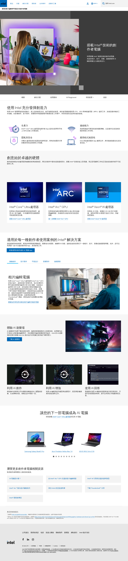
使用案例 (53, 97)
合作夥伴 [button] (43, 3)
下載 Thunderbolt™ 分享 (96, 488)
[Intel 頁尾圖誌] (11, 542)
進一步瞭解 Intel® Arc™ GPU (58, 219)
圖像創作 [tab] (12, 262)
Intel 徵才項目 (84, 533)
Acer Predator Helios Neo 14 (62, 451)
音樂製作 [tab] (46, 262)
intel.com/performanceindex (19, 514)
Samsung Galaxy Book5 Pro (34, 451)
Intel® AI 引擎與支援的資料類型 (98, 479)
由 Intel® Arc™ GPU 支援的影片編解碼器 (62, 479)
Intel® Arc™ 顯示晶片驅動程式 (19, 488)
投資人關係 (50, 533)
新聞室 (66, 533)
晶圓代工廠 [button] (52, 3)
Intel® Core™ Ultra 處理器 (61, 417)
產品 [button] (11, 3)
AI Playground (71, 97)
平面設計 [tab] (35, 262)
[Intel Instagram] (33, 540)
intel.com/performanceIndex (31, 550)
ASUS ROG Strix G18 (86, 451)
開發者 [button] (34, 3)
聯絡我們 (59, 533)
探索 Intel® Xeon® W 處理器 (97, 219)
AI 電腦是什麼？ (15, 479)
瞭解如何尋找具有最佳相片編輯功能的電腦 (23, 302)
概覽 (23, 97)
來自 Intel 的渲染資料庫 (56, 488)
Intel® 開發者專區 (15, 498)
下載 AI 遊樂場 (14, 339)
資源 (104, 97)
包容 (42, 533)
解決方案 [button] (26, 3)
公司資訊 (25, 533)
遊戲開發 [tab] (57, 262)
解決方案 (37, 97)
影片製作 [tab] (24, 262)
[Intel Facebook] (23, 540)
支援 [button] (17, 3)
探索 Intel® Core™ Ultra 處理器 (20, 219)
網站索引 (74, 533)
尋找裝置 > (90, 97)
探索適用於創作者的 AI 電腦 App (20, 250)
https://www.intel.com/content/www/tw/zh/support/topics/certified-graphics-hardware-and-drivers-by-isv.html (64, 516)
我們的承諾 (35, 533)
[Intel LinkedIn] (28, 540)
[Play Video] (25, 374)
